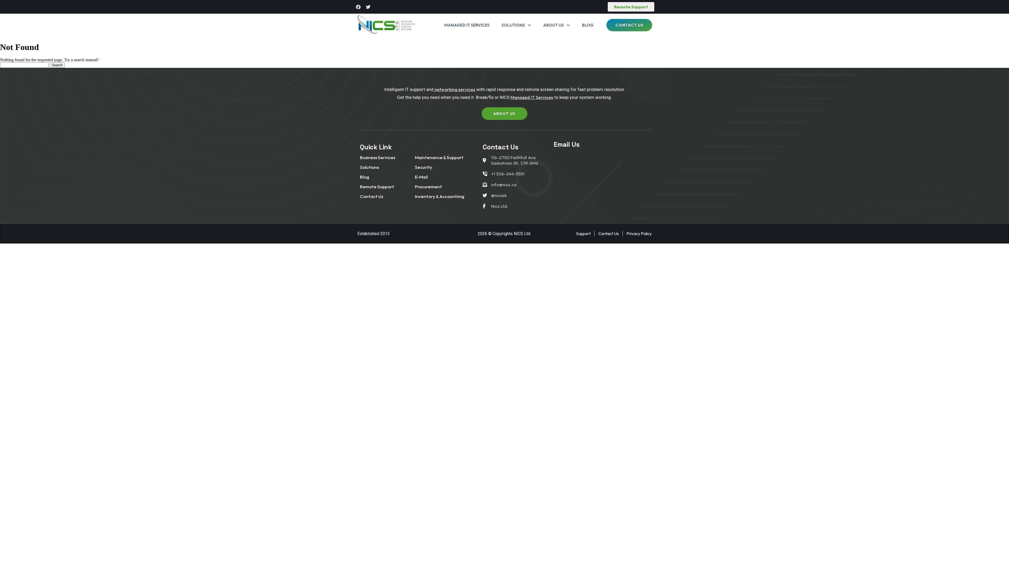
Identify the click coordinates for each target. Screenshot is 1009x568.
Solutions (513, 25)
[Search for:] (25, 65)
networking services (454, 89)
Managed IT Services (467, 25)
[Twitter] (368, 6)
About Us (553, 25)
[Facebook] (358, 6)
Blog (588, 25)
